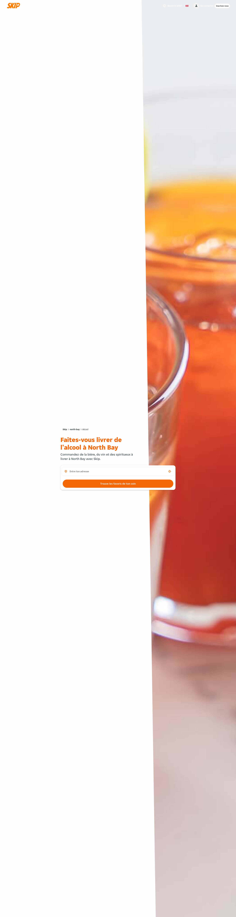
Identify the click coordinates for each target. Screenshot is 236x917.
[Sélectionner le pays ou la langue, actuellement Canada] (187, 6)
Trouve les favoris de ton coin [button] (118, 483)
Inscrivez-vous (222, 6)
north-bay (75, 429)
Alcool (85, 429)
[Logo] (14, 6)
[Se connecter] (196, 6)
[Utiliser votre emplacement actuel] (169, 471)
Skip (65, 429)
